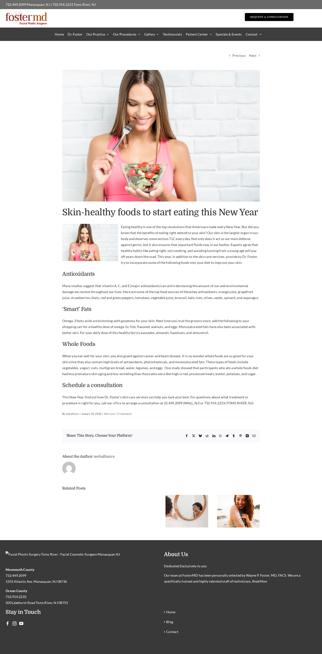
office (117, 403)
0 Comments (124, 413)
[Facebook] (8, 623)
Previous (239, 55)
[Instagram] (14, 623)
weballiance (72, 413)
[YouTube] (21, 623)
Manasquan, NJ (38, 4)
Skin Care (109, 413)
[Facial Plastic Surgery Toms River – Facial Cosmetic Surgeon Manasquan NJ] (26, 12)
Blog (169, 622)
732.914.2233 (62, 4)
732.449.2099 (16, 4)
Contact (172, 632)
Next (252, 55)
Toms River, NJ (85, 4)
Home (170, 612)
